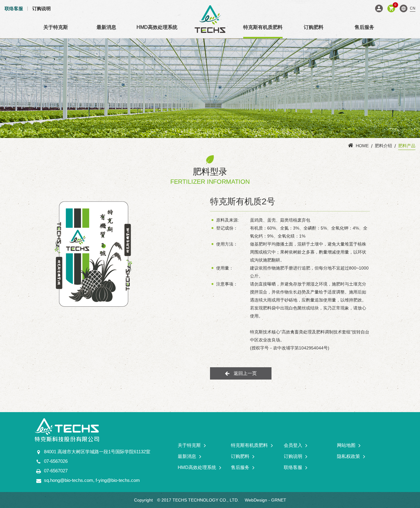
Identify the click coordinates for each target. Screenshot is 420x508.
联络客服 (14, 8)
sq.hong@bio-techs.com (68, 480)
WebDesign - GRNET (265, 500)
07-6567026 (56, 461)
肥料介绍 (383, 145)
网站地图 (346, 445)
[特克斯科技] (210, 19)
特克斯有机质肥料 (263, 27)
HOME (362, 145)
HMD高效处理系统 (157, 27)
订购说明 (41, 8)
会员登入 (379, 8)
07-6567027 (56, 470)
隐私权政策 (348, 456)
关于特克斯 (55, 27)
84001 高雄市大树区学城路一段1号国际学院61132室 (97, 451)
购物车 (394, 6)
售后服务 (364, 27)
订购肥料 (313, 27)
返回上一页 (245, 373)
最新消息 (106, 27)
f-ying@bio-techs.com (118, 480)
